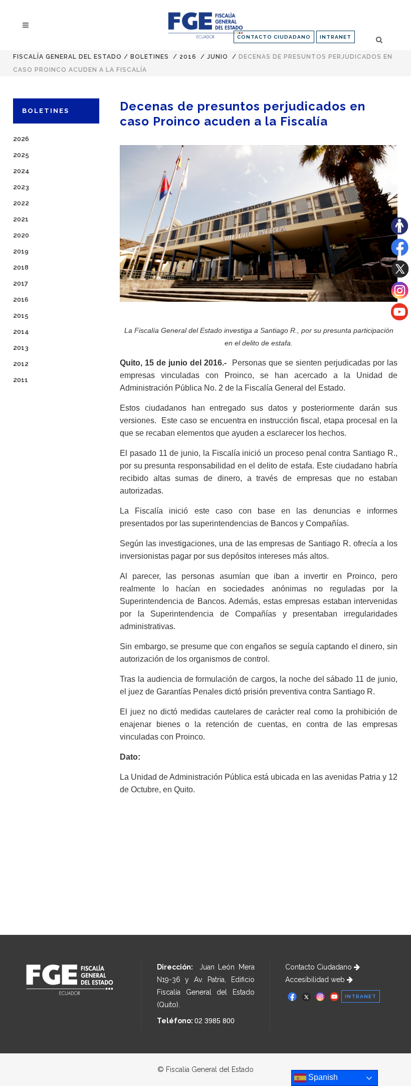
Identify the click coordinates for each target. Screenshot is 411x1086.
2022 (21, 203)
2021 (21, 219)
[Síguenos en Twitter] (399, 275)
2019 (21, 251)
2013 (21, 347)
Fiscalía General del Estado (67, 56)
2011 (20, 380)
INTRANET (335, 37)
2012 (21, 364)
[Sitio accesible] (399, 232)
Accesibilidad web (316, 980)
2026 (21, 139)
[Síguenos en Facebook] (399, 254)
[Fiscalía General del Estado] (205, 25)
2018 (21, 267)
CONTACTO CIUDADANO (274, 37)
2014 (21, 331)
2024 (21, 171)
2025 (21, 155)
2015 (21, 315)
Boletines (149, 56)
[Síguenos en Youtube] (399, 318)
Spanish (322, 1077)
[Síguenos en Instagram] (399, 297)
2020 (21, 235)
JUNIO (217, 56)
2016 (187, 56)
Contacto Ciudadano (319, 967)
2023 (21, 187)
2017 (20, 283)
